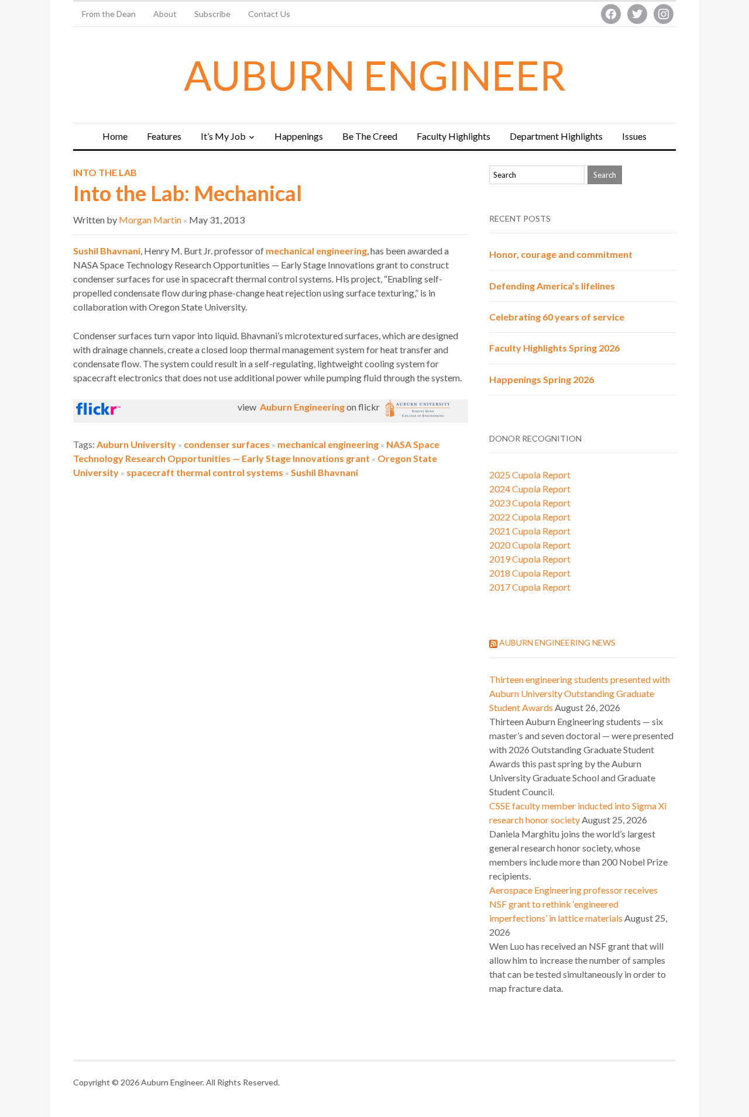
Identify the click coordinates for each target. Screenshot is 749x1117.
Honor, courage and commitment (561, 254)
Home (115, 136)
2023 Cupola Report (530, 502)
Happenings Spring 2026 (541, 379)
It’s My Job (223, 136)
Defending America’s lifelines (552, 285)
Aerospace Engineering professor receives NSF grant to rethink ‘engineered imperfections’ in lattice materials (573, 903)
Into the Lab (105, 172)
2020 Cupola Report (530, 544)
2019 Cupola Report (530, 558)
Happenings (298, 136)
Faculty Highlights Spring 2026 (554, 347)
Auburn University (136, 444)
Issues (634, 136)
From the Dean (109, 14)
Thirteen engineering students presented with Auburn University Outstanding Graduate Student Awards (579, 693)
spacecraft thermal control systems (204, 472)
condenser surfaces (227, 444)
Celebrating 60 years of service (556, 316)
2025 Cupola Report (530, 474)
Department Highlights (556, 136)
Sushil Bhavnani (324, 472)
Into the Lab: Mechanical (187, 193)
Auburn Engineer (375, 74)
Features (164, 136)
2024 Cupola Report (530, 488)
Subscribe (212, 14)
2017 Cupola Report (530, 586)
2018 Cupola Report (530, 572)
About (165, 14)
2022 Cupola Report (530, 516)
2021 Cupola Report (530, 530)
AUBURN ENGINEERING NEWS (557, 642)
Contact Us (269, 14)
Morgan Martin (150, 219)
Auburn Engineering (301, 406)
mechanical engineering (316, 250)
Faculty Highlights (453, 136)
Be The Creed (369, 136)
